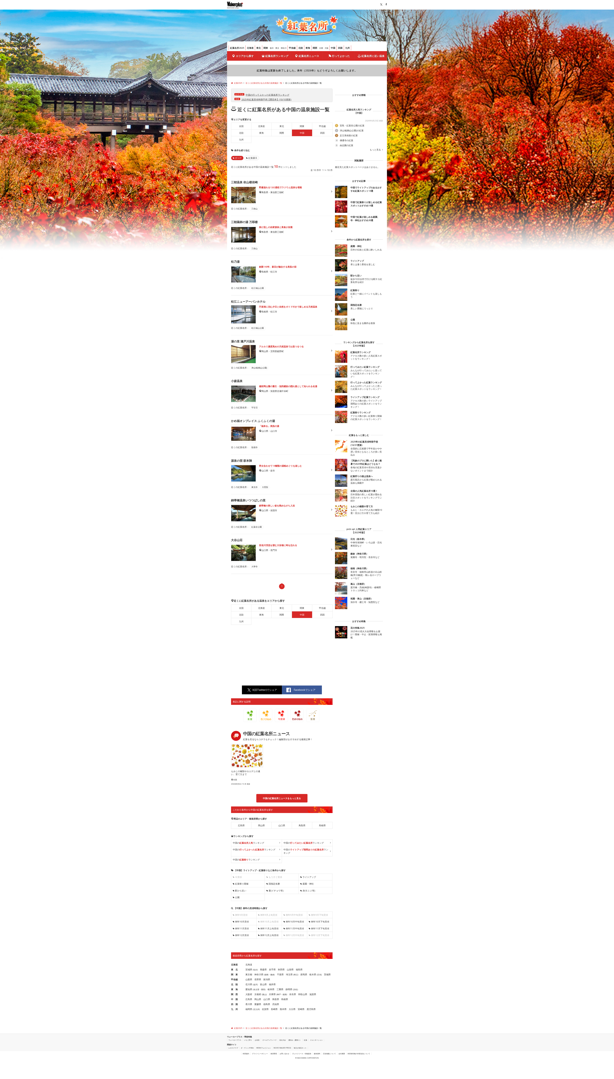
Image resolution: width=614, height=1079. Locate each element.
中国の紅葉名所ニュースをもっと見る (282, 798)
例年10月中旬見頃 (295, 921)
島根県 (322, 825)
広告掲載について (329, 1053)
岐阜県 (271, 989)
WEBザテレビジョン (263, 1048)
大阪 (326, 48)
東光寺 (254, 487)
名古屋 (256, 989)
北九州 (256, 1009)
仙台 (255, 969)
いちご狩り (248, 1040)
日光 (319, 974)
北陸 (300, 47)
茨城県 (327, 974)
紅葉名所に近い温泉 (373, 56)
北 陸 (234, 984)
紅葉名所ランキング (276, 56)
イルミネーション (316, 1040)
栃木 (272, 48)
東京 (277, 48)
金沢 (255, 984)
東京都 (248, 974)
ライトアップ (309, 877)
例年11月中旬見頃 (295, 928)
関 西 (234, 994)
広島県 (241, 825)
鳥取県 (302, 825)
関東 (266, 47)
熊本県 (283, 1009)
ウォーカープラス (234, 1040)
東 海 (234, 989)
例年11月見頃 (242, 928)
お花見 (257, 1040)
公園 (237, 897)
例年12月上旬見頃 (269, 935)
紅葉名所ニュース (309, 56)
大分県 (292, 1009)
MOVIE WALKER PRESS (282, 1048)
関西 (315, 47)
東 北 (234, 969)
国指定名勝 (274, 883)
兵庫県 (272, 994)
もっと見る (376, 150)
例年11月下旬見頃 (320, 928)
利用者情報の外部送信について (359, 1053)
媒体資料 (317, 1053)
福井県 (272, 984)
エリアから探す (245, 56)
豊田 (263, 989)
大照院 (265, 487)
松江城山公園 (257, 288)
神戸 (279, 994)
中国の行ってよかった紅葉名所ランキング (267, 94)
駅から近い (240, 890)
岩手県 (272, 969)
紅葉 (305, 1040)
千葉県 (280, 974)
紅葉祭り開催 (241, 883)
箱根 (266, 974)
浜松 (295, 989)
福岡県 (248, 1009)
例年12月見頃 (242, 935)
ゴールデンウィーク (269, 1040)
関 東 (234, 974)
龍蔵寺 (254, 447)
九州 (347, 47)
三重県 (280, 989)
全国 (241, 126)
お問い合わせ (284, 1053)
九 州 (234, 1009)
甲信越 (292, 47)
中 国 (234, 999)
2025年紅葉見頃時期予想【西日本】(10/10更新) (266, 99)
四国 (340, 47)
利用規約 (246, 1053)
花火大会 (282, 1040)
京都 (321, 48)
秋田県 (281, 969)
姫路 (285, 994)
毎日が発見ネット (300, 1048)
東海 (308, 47)
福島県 (299, 969)
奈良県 (292, 994)
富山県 (263, 984)
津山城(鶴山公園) (259, 367)
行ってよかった (341, 56)
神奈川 (284, 48)
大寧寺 (254, 566)
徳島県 (266, 1004)
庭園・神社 (308, 883)
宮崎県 (301, 1009)
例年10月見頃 (242, 921)
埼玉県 (289, 974)
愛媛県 (257, 1004)
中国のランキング (248, 842)
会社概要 (341, 1053)
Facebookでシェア (304, 690)
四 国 (234, 1004)
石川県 (248, 984)
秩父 (296, 974)
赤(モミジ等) (309, 890)
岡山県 (261, 825)
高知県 (275, 1004)
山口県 (281, 825)
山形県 (290, 969)
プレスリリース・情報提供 (301, 1053)
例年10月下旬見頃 (320, 921)
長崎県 (274, 1009)
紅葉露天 (252, 157)
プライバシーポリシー (260, 1053)
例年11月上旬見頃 (269, 928)
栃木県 (312, 974)
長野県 (257, 979)
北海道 (250, 47)
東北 (258, 47)
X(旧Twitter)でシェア (264, 690)
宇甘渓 (254, 407)
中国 (333, 47)
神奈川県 (258, 974)
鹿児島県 (311, 1009)
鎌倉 (272, 974)
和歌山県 (302, 994)
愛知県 (248, 989)
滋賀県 (312, 994)
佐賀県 (265, 1009)
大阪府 (248, 994)
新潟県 (266, 979)
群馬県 (303, 974)
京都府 (257, 994)
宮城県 (248, 969)
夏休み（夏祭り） (294, 1040)
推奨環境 (274, 1053)
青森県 (263, 969)
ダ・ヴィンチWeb (247, 1048)
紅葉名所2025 (237, 47)
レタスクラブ (233, 1048)
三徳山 (254, 208)
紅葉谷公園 (256, 526)
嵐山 (264, 994)
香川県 (248, 1004)
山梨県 (248, 979)
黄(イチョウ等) (276, 890)
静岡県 (289, 989)
